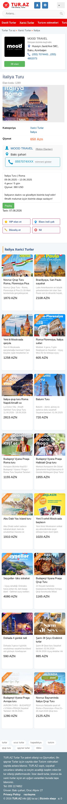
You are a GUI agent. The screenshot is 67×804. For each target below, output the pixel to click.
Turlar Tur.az (8, 30)
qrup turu (6, 748)
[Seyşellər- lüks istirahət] (17, 557)
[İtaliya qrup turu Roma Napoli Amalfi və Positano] (17, 378)
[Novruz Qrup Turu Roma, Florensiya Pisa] (17, 258)
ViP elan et (15, 221)
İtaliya (37, 30)
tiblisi (38, 748)
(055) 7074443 (40, 54)
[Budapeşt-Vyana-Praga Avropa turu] (17, 676)
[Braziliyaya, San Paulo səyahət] (49, 258)
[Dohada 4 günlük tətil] (17, 617)
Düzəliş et (15, 230)
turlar (4, 742)
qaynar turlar (23, 748)
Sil (40, 230)
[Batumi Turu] (49, 378)
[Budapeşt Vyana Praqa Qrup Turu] (49, 557)
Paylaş (8, 205)
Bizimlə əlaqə (48, 798)
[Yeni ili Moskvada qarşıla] (17, 318)
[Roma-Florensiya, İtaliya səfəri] (49, 318)
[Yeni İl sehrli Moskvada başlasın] (49, 497)
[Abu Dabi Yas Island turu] (17, 497)
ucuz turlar (19, 742)
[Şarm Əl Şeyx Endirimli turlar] (49, 617)
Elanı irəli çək (46, 221)
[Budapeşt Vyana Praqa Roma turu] (17, 438)
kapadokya (36, 742)
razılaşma (29, 794)
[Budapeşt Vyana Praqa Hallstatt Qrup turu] (49, 438)
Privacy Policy (11, 794)
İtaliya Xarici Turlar (19, 249)
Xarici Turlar (24, 30)
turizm (51, 742)
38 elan (15, 64)
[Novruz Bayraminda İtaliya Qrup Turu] (49, 676)
